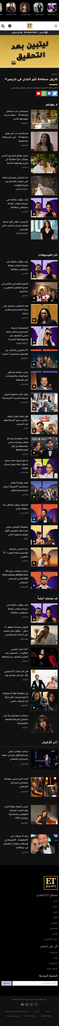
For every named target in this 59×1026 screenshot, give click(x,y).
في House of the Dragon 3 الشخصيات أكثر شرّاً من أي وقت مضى (15, 697)
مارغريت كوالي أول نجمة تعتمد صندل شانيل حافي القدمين (15, 226)
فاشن (55, 934)
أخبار (56, 901)
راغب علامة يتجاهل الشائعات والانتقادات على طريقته (16, 376)
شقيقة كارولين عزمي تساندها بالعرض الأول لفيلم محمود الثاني (16, 531)
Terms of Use (30, 1016)
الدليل (41, 33)
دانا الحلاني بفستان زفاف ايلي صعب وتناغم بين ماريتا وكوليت (15, 182)
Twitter (27, 1004)
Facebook (36, 1004)
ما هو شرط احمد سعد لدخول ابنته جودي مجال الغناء (16, 465)
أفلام (26, 428)
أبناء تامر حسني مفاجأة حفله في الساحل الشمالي (16, 783)
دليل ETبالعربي (51, 940)
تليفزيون (24, 123)
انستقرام (53, 963)
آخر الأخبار (16, 33)
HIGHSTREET (32, 33)
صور (56, 912)
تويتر (56, 958)
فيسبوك (53, 953)
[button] (55, 93)
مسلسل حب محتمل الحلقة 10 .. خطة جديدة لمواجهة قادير (16, 115)
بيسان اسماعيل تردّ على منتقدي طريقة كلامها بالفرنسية (15, 720)
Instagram (32, 1004)
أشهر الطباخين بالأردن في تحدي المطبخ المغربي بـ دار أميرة (14, 288)
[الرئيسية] (30, 26)
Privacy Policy (45, 1016)
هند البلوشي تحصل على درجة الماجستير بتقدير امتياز (15, 310)
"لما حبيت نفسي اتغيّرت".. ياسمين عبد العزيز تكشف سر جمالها (15, 653)
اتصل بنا (36, 1011)
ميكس (54, 74)
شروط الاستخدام (13, 1016)
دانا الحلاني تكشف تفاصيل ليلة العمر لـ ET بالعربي (16, 553)
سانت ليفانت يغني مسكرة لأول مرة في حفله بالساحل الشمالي (15, 755)
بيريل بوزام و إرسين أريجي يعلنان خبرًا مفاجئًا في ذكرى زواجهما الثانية (15, 160)
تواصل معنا (52, 969)
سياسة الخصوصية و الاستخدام (16, 1011)
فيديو (9, 25)
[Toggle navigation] (56, 26)
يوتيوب (22, 1004)
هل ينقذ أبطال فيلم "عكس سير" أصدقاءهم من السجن (16, 420)
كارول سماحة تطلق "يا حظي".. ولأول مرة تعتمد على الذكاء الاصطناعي (15, 631)
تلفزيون (54, 923)
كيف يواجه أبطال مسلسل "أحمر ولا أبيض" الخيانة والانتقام (15, 487)
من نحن (48, 1011)
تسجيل (6, 983)
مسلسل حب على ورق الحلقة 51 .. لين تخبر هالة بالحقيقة (15, 137)
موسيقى (24, 384)
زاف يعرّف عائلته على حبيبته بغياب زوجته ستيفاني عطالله (17, 204)
